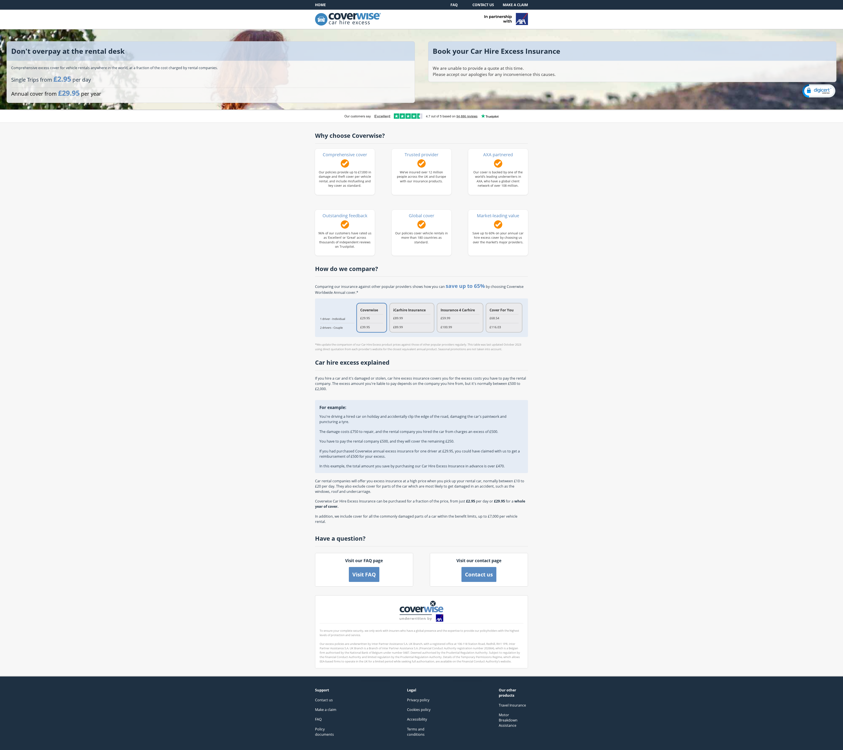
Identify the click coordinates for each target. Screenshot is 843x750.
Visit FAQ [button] (364, 574)
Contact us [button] (479, 574)
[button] (818, 91)
